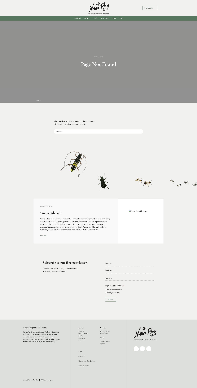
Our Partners (81, 338)
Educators (77, 18)
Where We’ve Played (105, 331)
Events (95, 18)
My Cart (102, 343)
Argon (50, 380)
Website (43, 380)
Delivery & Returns (105, 341)
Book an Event (104, 333)
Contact (81, 356)
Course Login (148, 8)
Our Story (81, 331)
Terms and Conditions (86, 361)
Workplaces (104, 18)
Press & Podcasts (82, 333)
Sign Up (110, 299)
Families (86, 18)
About (80, 327)
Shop (121, 18)
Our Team (81, 336)
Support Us (81, 341)
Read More (43, 235)
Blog (80, 351)
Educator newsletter (114, 289)
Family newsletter (113, 292)
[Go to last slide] (32, 221)
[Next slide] (165, 221)
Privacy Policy (83, 365)
